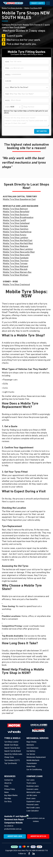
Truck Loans (31, 783)
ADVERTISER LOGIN (15, 836)
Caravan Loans (32, 789)
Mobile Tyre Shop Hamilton (15, 229)
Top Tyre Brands (10, 763)
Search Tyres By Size (12, 748)
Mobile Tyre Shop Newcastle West (19, 252)
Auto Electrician (32, 748)
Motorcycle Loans (33, 792)
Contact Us (8, 780)
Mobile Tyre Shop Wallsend (15, 267)
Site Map (7, 798)
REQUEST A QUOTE (37, 3)
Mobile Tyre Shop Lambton (15, 238)
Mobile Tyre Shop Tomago (15, 264)
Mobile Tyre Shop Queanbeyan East (19, 199)
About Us (7, 783)
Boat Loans (30, 798)
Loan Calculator (32, 811)
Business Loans (32, 786)
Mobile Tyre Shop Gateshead (16, 223)
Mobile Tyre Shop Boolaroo (16, 215)
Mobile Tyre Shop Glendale (15, 226)
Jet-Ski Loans (31, 795)
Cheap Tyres (9, 757)
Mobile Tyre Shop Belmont (15, 209)
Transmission (31, 763)
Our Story (8, 801)
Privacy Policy (9, 789)
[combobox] (29, 87)
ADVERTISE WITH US (38, 836)
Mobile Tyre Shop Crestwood (16, 285)
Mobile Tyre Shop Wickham (15, 275)
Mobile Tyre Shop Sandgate (15, 258)
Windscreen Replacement (36, 757)
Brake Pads (30, 766)
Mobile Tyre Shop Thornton (15, 261)
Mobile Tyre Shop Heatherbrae (17, 232)
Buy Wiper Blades (11, 795)
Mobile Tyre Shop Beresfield (16, 212)
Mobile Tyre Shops (11, 745)
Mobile (7, 75)
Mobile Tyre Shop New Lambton (18, 249)
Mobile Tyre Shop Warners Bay (17, 272)
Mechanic (30, 745)
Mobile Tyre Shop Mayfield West (18, 244)
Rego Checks (31, 742)
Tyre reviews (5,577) (12, 760)
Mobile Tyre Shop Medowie (15, 246)
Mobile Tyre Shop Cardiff (14, 220)
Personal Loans (32, 805)
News (6, 792)
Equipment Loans (33, 801)
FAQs (6, 786)
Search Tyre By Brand (12, 751)
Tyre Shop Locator (11, 742)
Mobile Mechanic (32, 760)
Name (7, 62)
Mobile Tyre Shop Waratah (15, 269)
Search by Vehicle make (13, 754)
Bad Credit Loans (33, 808)
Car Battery (30, 751)
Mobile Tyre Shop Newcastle (16, 255)
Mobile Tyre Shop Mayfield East (17, 241)
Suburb (8, 81)
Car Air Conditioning (34, 769)
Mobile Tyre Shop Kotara (14, 235)
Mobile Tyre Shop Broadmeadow (18, 218)
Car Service (30, 754)
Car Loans (30, 780)
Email (7, 68)
